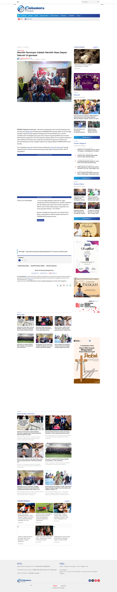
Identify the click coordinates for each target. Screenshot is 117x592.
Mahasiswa (29, 131)
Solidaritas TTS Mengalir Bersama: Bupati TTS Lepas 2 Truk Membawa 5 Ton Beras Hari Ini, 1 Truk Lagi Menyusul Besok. (88, 150)
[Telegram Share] (67, 285)
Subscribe (53, 273)
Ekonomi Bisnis (54, 15)
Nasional (24, 15)
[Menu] (18, 1)
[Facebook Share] (57, 285)
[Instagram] (95, 580)
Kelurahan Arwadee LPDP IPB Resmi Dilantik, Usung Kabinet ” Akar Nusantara (25, 346)
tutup (15, 4)
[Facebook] (90, 580)
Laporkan (35, 273)
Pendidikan (71, 15)
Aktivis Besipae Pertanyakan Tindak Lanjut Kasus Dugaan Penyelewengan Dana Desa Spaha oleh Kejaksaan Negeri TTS (62, 346)
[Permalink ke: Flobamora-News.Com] (18, 58)
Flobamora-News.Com (25, 58)
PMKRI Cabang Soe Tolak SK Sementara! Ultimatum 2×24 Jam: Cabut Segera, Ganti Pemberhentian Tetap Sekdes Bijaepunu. (88, 167)
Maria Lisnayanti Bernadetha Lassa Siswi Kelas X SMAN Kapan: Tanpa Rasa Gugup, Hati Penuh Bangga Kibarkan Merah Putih (88, 173)
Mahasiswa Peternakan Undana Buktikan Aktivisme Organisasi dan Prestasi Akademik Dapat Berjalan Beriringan (25, 328)
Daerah (31, 15)
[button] (98, 1)
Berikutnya (40, 220)
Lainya (78, 15)
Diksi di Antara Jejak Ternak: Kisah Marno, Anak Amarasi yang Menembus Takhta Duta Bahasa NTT (62, 328)
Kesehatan (63, 15)
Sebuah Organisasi (51, 265)
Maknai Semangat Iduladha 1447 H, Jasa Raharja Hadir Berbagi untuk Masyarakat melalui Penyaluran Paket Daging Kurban (94, 198)
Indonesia (59, 147)
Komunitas (21, 50)
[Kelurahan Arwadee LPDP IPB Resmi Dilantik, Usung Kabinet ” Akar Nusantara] (25, 338)
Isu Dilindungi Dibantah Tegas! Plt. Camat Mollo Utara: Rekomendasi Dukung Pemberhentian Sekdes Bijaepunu (88, 161)
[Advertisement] (10, 27)
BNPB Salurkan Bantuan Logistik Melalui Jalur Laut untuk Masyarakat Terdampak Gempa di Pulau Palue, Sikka (94, 130)
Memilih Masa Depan (23, 265)
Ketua (29, 147)
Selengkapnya (86, 137)
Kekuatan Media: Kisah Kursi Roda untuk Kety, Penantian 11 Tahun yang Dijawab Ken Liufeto (44, 328)
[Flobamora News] (31, 8)
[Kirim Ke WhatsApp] (70, 285)
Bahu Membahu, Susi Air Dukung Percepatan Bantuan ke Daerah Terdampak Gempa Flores (79, 130)
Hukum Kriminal (44, 15)
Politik (36, 15)
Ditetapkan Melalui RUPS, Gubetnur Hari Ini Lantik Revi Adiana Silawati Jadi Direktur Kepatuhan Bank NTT (79, 212)
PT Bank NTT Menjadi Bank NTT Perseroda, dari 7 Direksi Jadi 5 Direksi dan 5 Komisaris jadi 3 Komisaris (93, 212)
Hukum (52, 147)
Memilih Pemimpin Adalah (37, 265)
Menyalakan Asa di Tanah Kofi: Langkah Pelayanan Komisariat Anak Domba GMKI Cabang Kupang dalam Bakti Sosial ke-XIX (44, 346)
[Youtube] (98, 580)
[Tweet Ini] (61, 285)
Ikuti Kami (44, 273)
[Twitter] (92, 580)
